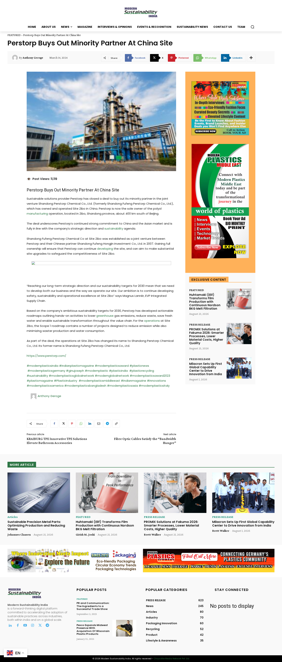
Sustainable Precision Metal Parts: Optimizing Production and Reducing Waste (36, 525)
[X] (63, 423)
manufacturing (37, 214)
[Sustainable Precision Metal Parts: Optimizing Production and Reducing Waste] (38, 493)
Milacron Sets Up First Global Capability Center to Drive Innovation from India (205, 369)
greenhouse (105, 316)
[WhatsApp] (81, 423)
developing (105, 249)
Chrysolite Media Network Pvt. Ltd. (172, 658)
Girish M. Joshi (85, 534)
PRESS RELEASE (199, 324)
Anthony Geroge (33, 57)
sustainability (113, 228)
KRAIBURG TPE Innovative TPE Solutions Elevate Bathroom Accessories (57, 441)
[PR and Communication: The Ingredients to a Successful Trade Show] (124, 606)
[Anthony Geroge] (15, 58)
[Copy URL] (116, 423)
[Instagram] (32, 625)
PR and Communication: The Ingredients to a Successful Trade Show (93, 606)
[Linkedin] (89, 423)
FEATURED (14, 35)
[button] (252, 26)
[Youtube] (25, 625)
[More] (251, 58)
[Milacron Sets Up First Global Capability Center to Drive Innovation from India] (239, 368)
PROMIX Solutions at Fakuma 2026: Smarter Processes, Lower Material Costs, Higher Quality (206, 336)
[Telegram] (107, 423)
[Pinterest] (72, 423)
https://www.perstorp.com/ (46, 356)
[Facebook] (54, 423)
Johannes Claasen (19, 534)
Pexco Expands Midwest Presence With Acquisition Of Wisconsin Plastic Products (93, 629)
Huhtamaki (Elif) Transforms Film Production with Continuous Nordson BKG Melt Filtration (204, 302)
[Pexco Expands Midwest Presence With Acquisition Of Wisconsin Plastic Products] (124, 628)
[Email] (98, 423)
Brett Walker (152, 534)
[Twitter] (40, 625)
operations (152, 321)
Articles (12, 516)
